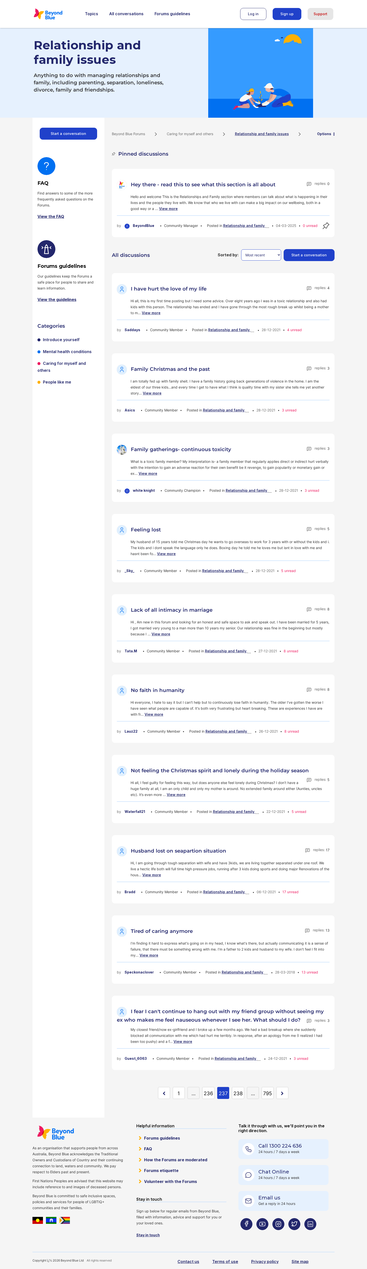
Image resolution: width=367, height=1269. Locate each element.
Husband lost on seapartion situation (178, 851)
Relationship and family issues (250, 225)
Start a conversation (68, 133)
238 (238, 1093)
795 (267, 1093)
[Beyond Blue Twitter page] (294, 1234)
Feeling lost (146, 530)
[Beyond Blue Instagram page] (278, 1234)
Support (320, 14)
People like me (57, 382)
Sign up (287, 14)
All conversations (126, 13)
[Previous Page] (164, 1093)
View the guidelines (56, 299)
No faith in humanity (157, 690)
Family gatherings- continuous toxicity (181, 449)
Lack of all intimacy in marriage (171, 610)
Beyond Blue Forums (55, 14)
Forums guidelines (172, 13)
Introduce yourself (61, 339)
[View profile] (122, 185)
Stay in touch (148, 1235)
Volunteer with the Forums (170, 1181)
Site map (300, 1261)
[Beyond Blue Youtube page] (262, 1234)
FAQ (148, 1148)
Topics (91, 13)
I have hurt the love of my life (168, 289)
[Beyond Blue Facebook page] (246, 1234)
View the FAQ (50, 216)
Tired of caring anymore (162, 931)
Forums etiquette (161, 1170)
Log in (253, 14)
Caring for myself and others (190, 134)
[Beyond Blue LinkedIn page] (310, 1234)
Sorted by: (228, 254)
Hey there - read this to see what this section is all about (203, 185)
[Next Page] (282, 1093)
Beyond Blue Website (55, 1132)
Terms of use (225, 1261)
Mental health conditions (67, 351)
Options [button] (324, 134)
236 (208, 1093)
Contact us (188, 1261)
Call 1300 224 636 (280, 1146)
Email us (269, 1198)
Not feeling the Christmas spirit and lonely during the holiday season (220, 771)
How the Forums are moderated (175, 1159)
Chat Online (273, 1172)
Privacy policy (265, 1261)
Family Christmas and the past (170, 369)
